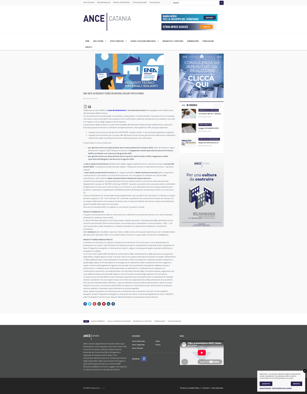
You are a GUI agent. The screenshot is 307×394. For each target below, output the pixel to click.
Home (87, 41)
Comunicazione (193, 41)
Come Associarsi (140, 2)
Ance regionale (138, 344)
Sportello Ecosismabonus (209, 139)
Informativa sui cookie (282, 388)
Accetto (266, 384)
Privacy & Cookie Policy (189, 388)
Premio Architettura (121, 2)
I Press (157, 344)
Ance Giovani (88, 2)
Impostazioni (265, 388)
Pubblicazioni (208, 41)
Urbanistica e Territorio (142, 321)
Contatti (88, 47)
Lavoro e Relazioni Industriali (118, 321)
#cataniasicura (103, 2)
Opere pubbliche (205, 125)
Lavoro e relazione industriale (143, 41)
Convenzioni (154, 2)
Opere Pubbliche (117, 41)
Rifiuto (296, 384)
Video (157, 341)
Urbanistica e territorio (172, 41)
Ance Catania (98, 41)
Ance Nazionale (138, 341)
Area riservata (217, 388)
